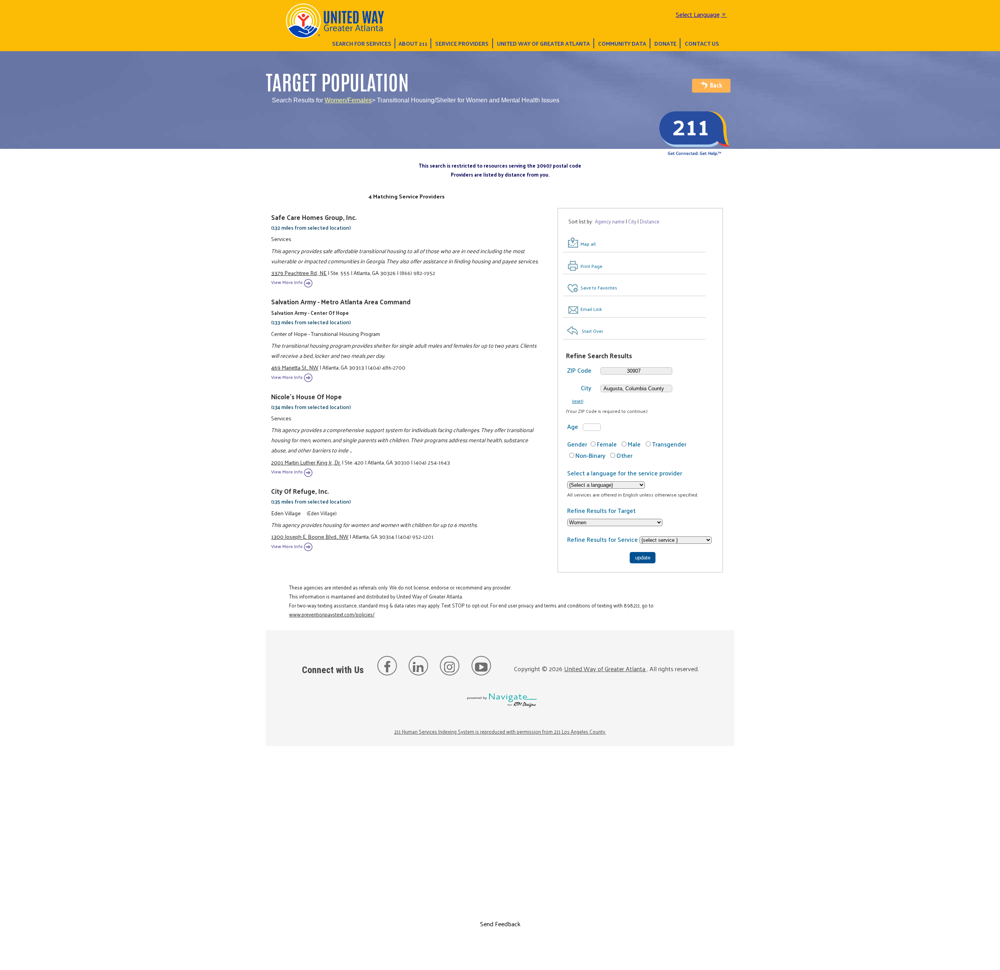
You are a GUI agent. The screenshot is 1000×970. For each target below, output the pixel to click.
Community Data (622, 43)
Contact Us (702, 43)
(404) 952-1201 (416, 536)
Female (607, 444)
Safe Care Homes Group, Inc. (314, 217)
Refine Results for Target (601, 510)
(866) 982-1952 (417, 273)
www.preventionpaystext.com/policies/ (332, 614)
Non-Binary (590, 455)
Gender (577, 444)
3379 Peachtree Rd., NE (299, 273)
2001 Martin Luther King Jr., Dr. (306, 462)
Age (572, 426)
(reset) (577, 401)
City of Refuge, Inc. (300, 491)
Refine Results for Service (603, 539)
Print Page (591, 266)
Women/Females (348, 100)
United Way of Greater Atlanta (543, 43)
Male (634, 444)
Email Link (591, 309)
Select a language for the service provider (624, 473)
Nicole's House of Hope (306, 396)
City (586, 387)
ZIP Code (579, 370)
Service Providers (462, 43)
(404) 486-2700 (386, 367)
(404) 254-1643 (432, 462)
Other (624, 455)
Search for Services (361, 43)
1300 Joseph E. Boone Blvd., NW (309, 536)
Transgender (669, 444)
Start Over (592, 331)
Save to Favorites (598, 287)
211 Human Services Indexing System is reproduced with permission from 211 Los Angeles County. (500, 731)
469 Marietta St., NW (294, 367)
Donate (665, 43)
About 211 (412, 43)
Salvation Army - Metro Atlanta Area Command (341, 301)
